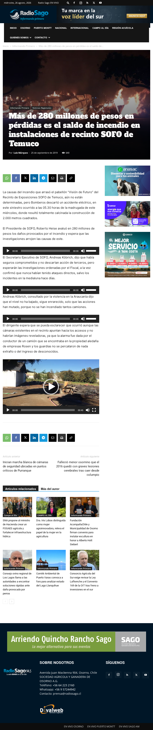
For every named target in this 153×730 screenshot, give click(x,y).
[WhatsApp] (7, 178)
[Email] (53, 178)
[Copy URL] (71, 178)
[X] (94, 3)
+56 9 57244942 (65, 689)
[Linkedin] (34, 178)
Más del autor (50, 489)
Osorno (25, 27)
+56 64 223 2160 (63, 685)
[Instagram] (81, 3)
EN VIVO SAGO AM (129, 726)
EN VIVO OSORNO (73, 726)
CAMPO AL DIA (44, 515)
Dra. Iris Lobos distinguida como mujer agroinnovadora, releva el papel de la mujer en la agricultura (51, 528)
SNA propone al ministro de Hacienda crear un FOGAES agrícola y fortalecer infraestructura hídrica (17, 528)
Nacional (61, 27)
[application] (51, 251)
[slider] (91, 250)
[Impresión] (62, 178)
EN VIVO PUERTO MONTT (101, 726)
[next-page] (11, 601)
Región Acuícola (122, 27)
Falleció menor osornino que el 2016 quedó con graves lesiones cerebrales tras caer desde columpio (77, 468)
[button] (68, 2)
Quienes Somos (19, 37)
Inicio (6, 46)
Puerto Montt (43, 27)
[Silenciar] (83, 251)
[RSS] (87, 3)
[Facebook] (74, 3)
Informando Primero (23, 46)
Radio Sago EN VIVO (48, 2)
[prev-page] (5, 601)
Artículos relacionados (20, 489)
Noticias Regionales (41, 107)
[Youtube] (100, 3)
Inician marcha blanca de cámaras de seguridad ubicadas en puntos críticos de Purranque (25, 466)
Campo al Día (100, 27)
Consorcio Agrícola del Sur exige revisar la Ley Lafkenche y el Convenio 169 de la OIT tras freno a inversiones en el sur (84, 581)
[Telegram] (43, 178)
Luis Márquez (21, 152)
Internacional (80, 27)
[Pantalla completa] (94, 410)
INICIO (13, 27)
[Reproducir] (8, 251)
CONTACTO (41, 37)
